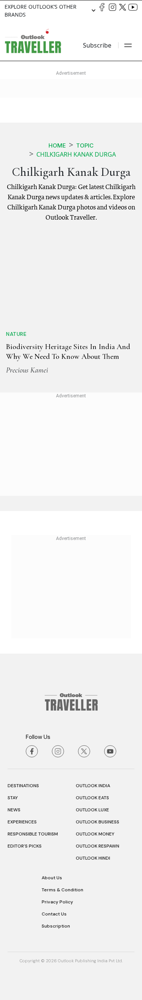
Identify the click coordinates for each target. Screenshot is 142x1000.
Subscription (56, 926)
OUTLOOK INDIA (93, 786)
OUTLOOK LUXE (92, 810)
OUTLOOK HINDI (93, 858)
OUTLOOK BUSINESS (97, 822)
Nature (16, 334)
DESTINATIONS (23, 786)
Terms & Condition (62, 890)
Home (57, 145)
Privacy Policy (57, 902)
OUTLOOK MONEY (95, 834)
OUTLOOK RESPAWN (97, 846)
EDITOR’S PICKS (25, 846)
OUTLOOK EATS (92, 798)
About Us (52, 878)
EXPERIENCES (22, 822)
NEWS (14, 810)
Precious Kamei (27, 370)
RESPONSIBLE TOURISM (33, 834)
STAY (13, 798)
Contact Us (54, 914)
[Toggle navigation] (128, 45)
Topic (85, 145)
